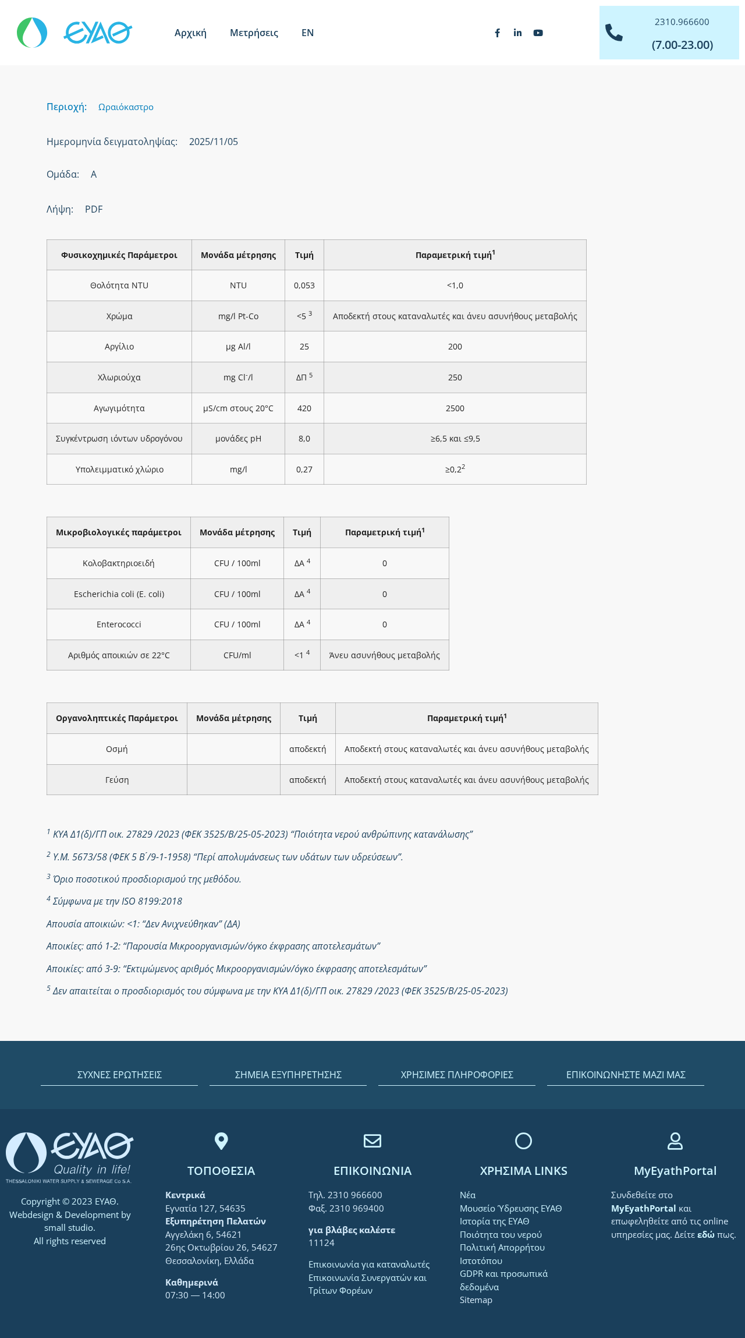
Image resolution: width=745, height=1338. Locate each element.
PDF (93, 209)
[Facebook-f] (497, 32)
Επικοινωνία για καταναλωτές (369, 1264)
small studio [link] (68, 1227)
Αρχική (191, 32)
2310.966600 (682, 21)
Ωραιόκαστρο (126, 106)
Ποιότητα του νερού (501, 1234)
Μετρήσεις (254, 32)
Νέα (468, 1195)
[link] (645, 1208)
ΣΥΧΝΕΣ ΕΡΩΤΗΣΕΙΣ (119, 1074)
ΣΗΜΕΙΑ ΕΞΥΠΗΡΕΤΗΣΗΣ (288, 1074)
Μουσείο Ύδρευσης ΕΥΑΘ (511, 1208)
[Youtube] (538, 32)
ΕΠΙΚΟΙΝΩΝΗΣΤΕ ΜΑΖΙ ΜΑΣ (626, 1074)
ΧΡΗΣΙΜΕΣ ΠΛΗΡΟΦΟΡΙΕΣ (457, 1074)
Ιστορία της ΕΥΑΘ (495, 1221)
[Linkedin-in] (518, 32)
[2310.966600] (614, 32)
